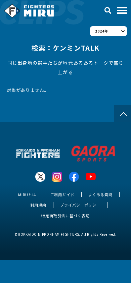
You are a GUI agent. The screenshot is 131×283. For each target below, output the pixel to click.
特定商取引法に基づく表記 (65, 215)
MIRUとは (27, 194)
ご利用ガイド (62, 194)
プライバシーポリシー (80, 205)
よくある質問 (100, 194)
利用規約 (38, 205)
